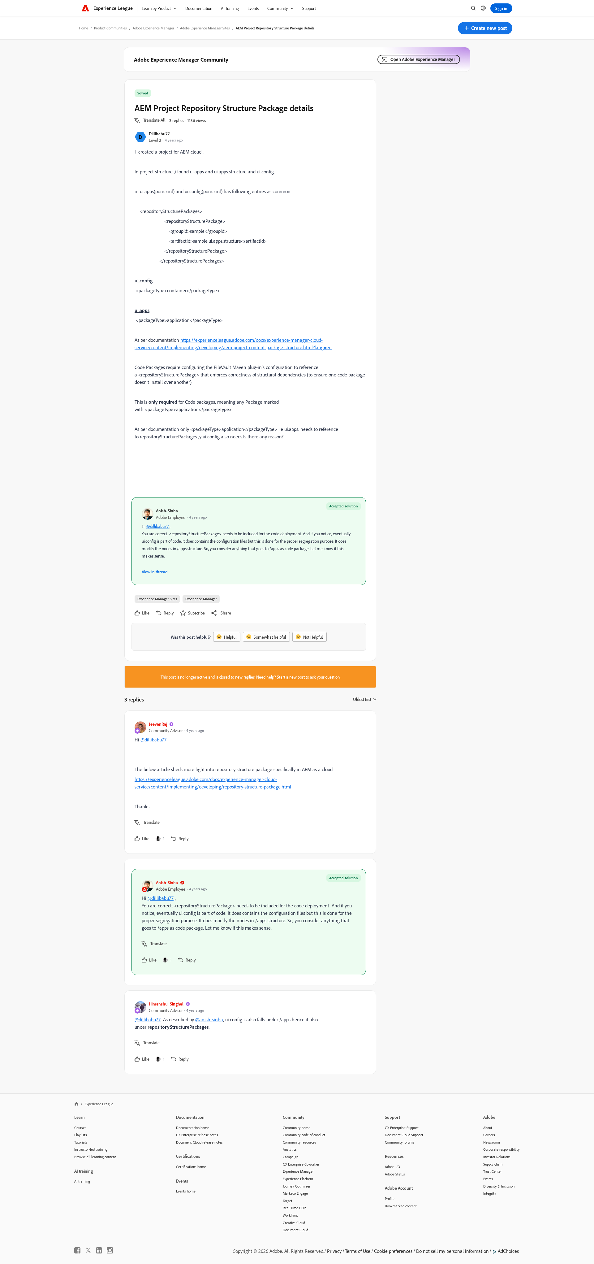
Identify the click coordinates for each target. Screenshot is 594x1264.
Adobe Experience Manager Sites (205, 28)
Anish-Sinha (167, 510)
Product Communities (110, 28)
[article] (248, 782)
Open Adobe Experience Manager (422, 59)
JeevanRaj (158, 724)
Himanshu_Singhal (166, 1003)
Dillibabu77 (159, 133)
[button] (485, 28)
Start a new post (291, 677)
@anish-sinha (209, 1019)
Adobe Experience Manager (153, 28)
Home (83, 28)
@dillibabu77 (157, 526)
